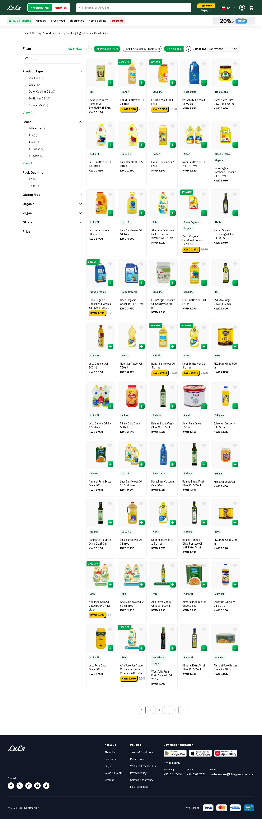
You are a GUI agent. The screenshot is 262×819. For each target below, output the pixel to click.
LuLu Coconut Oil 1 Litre (162, 102)
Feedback (110, 759)
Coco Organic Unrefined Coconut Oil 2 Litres (225, 172)
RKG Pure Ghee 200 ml (225, 541)
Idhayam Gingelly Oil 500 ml (224, 425)
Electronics (77, 20)
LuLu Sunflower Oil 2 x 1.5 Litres (131, 483)
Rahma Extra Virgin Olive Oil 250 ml (100, 541)
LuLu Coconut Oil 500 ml (99, 365)
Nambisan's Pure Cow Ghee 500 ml (224, 102)
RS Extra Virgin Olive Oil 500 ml (223, 302)
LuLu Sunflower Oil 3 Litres (131, 541)
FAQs (108, 766)
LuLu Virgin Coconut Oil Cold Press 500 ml (163, 303)
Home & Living (97, 20)
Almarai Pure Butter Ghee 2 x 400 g (225, 667)
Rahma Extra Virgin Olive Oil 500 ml (193, 483)
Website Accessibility (143, 766)
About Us (110, 752)
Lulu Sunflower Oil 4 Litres (194, 302)
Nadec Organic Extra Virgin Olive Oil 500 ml (224, 234)
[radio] (40, 7)
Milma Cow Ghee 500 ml (130, 425)
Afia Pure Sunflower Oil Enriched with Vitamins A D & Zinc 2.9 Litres (132, 670)
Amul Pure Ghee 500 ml (191, 425)
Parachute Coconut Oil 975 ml (193, 102)
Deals (119, 20)
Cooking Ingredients (78, 33)
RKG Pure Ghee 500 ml (225, 365)
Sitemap (110, 780)
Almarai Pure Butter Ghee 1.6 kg (194, 603)
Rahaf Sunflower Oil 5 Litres (163, 365)
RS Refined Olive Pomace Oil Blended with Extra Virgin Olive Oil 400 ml (100, 104)
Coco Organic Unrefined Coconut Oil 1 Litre (193, 240)
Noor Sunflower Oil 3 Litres (193, 365)
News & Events (114, 773)
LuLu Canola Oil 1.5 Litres (131, 164)
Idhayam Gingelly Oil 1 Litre (224, 603)
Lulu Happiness (139, 787)
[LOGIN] (242, 7)
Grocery (41, 20)
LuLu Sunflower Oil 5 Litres (131, 232)
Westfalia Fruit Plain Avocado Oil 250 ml (161, 675)
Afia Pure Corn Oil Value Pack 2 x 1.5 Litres (99, 605)
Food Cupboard (54, 33)
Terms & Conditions (141, 752)
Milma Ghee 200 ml (225, 481)
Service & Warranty (141, 780)
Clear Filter (75, 48)
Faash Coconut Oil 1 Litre (163, 164)
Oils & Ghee (101, 33)
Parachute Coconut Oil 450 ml (162, 483)
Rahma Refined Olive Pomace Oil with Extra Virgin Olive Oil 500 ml (192, 544)
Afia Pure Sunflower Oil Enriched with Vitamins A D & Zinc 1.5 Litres (163, 235)
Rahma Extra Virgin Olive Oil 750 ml (162, 425)
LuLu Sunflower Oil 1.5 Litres (100, 164)
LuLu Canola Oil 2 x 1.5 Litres (100, 425)
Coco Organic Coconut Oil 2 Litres (131, 302)
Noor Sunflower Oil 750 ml (131, 365)
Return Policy (138, 759)
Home (25, 33)
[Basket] (251, 7)
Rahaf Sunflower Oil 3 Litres (132, 102)
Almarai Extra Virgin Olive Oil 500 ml (194, 667)
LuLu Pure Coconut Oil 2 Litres (100, 232)
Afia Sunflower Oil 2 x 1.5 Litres (132, 603)
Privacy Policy (138, 773)
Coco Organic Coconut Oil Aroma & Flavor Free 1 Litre (100, 304)
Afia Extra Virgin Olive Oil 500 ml (161, 603)
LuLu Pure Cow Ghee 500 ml (97, 667)
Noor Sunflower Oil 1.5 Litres (162, 541)
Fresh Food (58, 20)
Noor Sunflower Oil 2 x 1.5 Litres (193, 164)
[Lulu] (14, 7)
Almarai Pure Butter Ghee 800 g (100, 483)
